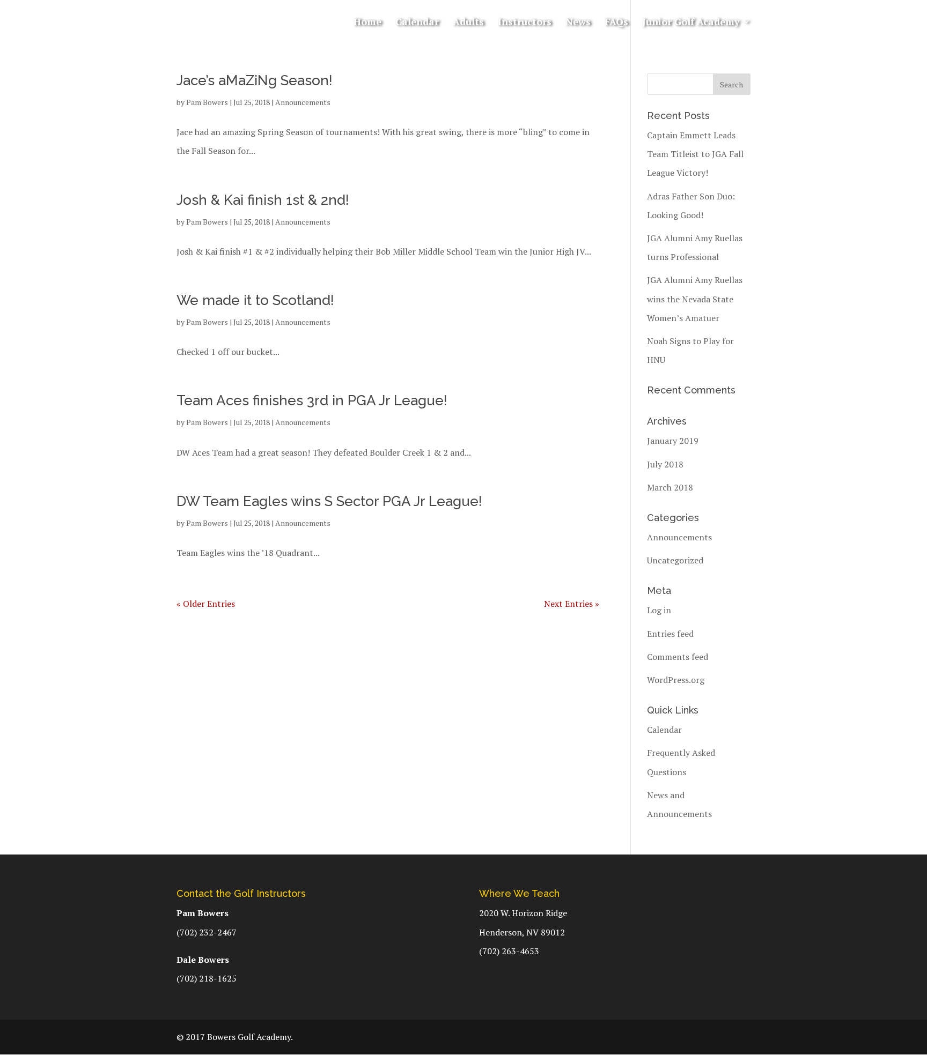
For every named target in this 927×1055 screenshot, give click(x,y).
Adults (468, 23)
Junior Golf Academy (691, 23)
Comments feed (677, 657)
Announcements (302, 102)
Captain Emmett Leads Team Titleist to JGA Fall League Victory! (695, 154)
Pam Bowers (207, 102)
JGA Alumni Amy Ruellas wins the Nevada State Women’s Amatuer (694, 298)
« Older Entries (205, 604)
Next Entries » (571, 604)
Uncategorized (675, 560)
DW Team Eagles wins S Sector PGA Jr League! (329, 501)
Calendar (417, 23)
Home (367, 23)
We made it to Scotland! (255, 300)
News (578, 23)
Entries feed (670, 634)
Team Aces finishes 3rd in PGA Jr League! (311, 400)
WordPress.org (675, 680)
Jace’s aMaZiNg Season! (254, 80)
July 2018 (665, 464)
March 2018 (670, 487)
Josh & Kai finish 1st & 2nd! (262, 200)
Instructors (524, 23)
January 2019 (672, 441)
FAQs (616, 23)
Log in (659, 610)
